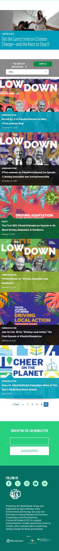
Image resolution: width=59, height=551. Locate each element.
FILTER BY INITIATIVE (18, 65)
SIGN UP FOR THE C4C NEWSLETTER (29, 431)
